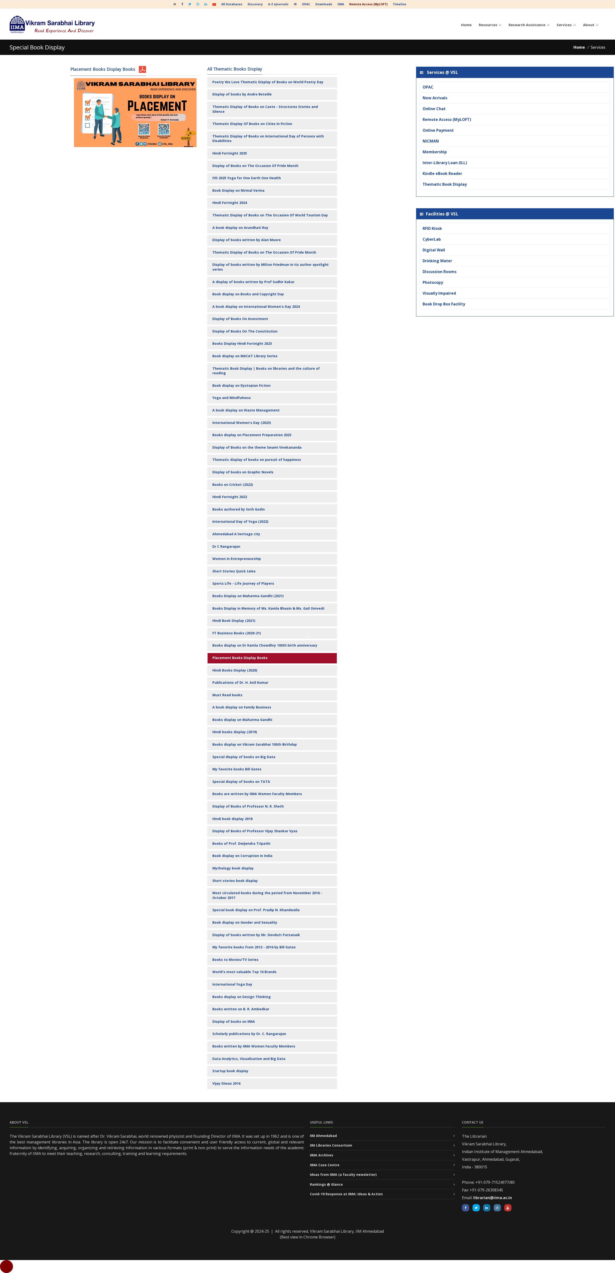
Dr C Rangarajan (226, 546)
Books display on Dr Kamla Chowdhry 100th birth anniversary (264, 645)
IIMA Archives (321, 1155)
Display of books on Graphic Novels (242, 472)
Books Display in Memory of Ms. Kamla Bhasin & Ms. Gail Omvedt (268, 608)
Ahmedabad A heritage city (236, 534)
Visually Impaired (439, 293)
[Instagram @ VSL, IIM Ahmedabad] (497, 1207)
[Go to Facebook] (182, 4)
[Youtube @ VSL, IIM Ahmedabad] (507, 1207)
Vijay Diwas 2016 (226, 1083)
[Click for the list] (142, 69)
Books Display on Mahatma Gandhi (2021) (248, 596)
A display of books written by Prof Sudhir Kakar (253, 282)
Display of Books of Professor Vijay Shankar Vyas (254, 831)
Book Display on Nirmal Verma (238, 190)
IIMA (341, 4)
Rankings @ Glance (326, 1184)
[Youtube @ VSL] (214, 4)
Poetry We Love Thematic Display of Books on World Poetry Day (267, 82)
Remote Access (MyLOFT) (447, 119)
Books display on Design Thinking (241, 996)
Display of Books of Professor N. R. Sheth (248, 806)
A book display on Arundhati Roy (240, 227)
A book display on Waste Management (246, 410)
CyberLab (432, 239)
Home (466, 24)
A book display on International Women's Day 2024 (256, 306)
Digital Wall (434, 250)
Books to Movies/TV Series (235, 959)
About (588, 24)
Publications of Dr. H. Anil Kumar (240, 682)
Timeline (399, 4)
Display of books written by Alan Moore (246, 240)
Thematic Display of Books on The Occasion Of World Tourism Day (270, 215)
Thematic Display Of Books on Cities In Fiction (252, 123)
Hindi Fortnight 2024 (229, 202)
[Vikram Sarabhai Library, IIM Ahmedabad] (174, 4)
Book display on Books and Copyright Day (248, 294)
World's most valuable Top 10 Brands (244, 972)
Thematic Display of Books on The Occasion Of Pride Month (264, 252)
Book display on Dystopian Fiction (241, 385)
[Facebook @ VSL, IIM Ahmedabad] (465, 1207)
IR (295, 4)
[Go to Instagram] (198, 4)
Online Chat (434, 108)
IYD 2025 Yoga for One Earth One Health (246, 178)
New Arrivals (435, 98)
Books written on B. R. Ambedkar (240, 1009)
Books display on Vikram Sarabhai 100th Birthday (254, 744)
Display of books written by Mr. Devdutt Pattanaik (256, 935)
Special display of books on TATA (241, 781)
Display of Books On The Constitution (244, 331)
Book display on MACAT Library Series (244, 356)
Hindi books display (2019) (234, 732)
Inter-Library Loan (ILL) (445, 162)
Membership (435, 152)
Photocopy (433, 282)
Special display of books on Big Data (243, 757)
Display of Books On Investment (240, 318)
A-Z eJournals (278, 4)
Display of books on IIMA (233, 1021)
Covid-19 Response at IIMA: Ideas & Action (346, 1194)
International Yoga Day (232, 984)
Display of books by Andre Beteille (242, 94)
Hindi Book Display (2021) (233, 620)
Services (564, 24)
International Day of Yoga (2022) (240, 521)
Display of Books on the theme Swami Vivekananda (256, 447)
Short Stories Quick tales (234, 571)
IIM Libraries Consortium (331, 1145)
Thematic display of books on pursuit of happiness (256, 459)
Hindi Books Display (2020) (234, 670)
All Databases (231, 4)
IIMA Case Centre (324, 1165)
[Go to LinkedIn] (205, 4)
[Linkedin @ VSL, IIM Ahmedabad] (486, 1207)
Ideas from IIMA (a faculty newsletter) (343, 1174)
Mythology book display (233, 868)
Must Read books (227, 695)
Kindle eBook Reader (442, 173)
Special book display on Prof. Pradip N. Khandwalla (256, 910)
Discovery (255, 4)
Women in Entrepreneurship (236, 558)
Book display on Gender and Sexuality (244, 922)
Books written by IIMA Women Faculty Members (253, 1046)
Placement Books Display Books (240, 657)
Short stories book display (235, 880)
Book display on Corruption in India (242, 855)
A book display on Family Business (241, 707)
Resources (488, 24)
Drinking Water (437, 260)
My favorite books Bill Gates (236, 769)
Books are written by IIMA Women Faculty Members (257, 793)
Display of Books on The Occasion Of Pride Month (255, 165)
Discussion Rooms (439, 271)
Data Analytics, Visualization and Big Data (248, 1058)
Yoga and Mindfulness (231, 397)
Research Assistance (527, 24)
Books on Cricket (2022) (232, 484)
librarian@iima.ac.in (492, 1197)
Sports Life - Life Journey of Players (243, 583)
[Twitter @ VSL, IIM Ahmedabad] (476, 1207)
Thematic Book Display (445, 184)
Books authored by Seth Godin (238, 509)
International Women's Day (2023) (241, 422)
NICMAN (431, 141)
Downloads (323, 4)
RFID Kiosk (432, 228)
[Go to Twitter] (189, 4)
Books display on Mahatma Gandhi (242, 719)
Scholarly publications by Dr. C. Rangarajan (249, 1033)
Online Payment (438, 130)
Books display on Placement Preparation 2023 (251, 435)
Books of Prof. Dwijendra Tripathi (241, 843)
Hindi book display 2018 (232, 818)
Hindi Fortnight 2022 (229, 496)
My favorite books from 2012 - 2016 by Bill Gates (254, 947)
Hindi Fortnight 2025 (229, 153)
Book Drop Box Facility (444, 304)
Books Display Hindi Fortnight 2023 (242, 343)
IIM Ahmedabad (323, 1135)
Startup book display (230, 1071)
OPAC (306, 4)
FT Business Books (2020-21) (236, 633)
